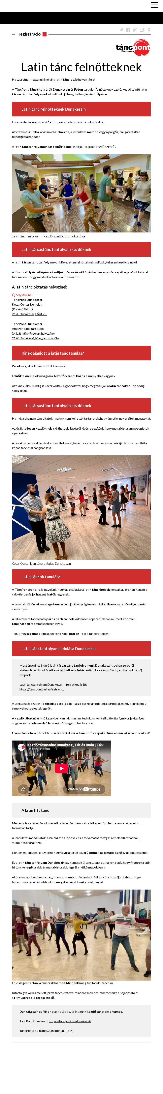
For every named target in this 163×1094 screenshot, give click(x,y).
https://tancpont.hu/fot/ (55, 1030)
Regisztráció (30, 33)
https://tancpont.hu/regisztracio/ (41, 689)
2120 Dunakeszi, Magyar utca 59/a (35, 338)
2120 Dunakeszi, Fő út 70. (29, 314)
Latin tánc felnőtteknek (81, 67)
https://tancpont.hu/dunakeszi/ (70, 1021)
